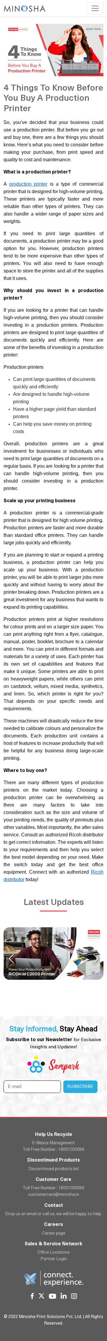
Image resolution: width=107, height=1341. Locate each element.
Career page (53, 1233)
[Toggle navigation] (95, 8)
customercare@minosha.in (53, 1195)
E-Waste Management (53, 1143)
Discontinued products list (53, 1169)
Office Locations (53, 1252)
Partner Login (53, 1259)
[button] (95, 958)
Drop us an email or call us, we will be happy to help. (53, 1214)
